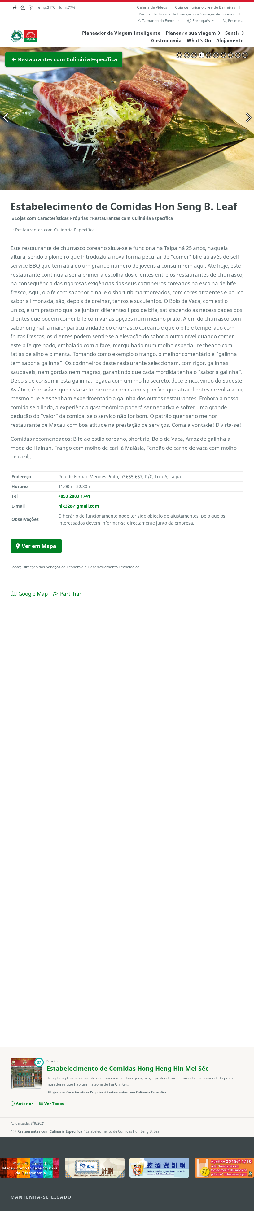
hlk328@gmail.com (78, 506)
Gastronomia (166, 40)
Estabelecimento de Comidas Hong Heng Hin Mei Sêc (127, 1068)
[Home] (12, 1131)
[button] (158, 20)
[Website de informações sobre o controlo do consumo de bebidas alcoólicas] (159, 1168)
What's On (199, 40)
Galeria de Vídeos (152, 7)
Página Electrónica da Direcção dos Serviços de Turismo (187, 14)
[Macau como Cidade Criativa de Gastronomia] (29, 1168)
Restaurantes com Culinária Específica (49, 1131)
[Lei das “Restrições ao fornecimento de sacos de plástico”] (224, 1168)
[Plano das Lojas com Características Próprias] (94, 1168)
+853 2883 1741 (74, 496)
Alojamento (229, 40)
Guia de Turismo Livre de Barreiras (205, 7)
